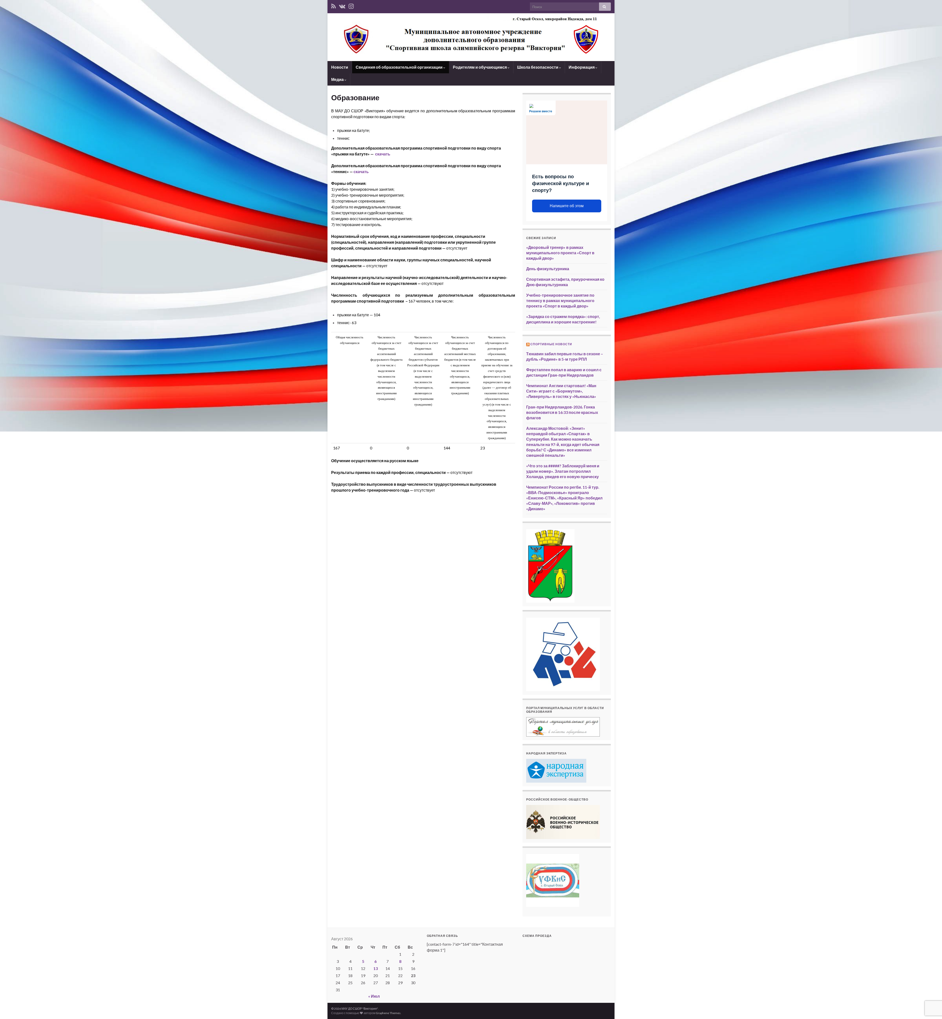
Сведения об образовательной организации (399, 67)
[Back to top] (931, 1008)
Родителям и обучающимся (480, 67)
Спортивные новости (551, 344)
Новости (339, 67)
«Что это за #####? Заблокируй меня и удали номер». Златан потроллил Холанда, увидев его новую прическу (562, 471)
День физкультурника (547, 268)
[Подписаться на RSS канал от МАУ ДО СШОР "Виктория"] (333, 5)
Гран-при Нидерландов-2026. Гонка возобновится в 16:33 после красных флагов (562, 412)
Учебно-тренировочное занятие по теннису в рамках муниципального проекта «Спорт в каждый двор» (560, 300)
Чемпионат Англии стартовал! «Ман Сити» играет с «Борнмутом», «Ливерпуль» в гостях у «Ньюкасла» (561, 391)
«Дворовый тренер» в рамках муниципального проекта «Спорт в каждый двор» (560, 252)
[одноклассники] (351, 5)
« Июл (374, 996)
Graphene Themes (388, 1013)
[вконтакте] (342, 5)
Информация (582, 67)
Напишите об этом (567, 206)
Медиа (337, 79)
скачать (382, 154)
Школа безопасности (538, 67)
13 (375, 968)
